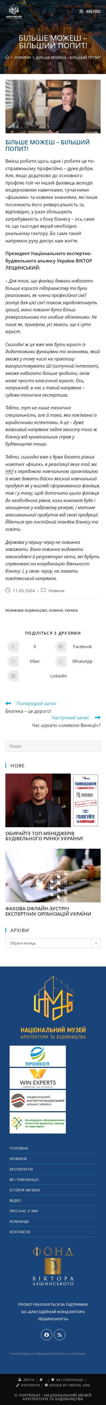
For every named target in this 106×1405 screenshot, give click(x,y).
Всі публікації (24, 1179)
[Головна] (7, 57)
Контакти (20, 1231)
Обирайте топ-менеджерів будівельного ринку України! (44, 836)
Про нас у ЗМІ (24, 1210)
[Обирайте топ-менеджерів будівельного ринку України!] (53, 824)
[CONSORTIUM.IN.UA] (38, 1123)
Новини (57, 590)
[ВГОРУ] (53, 1007)
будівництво (36, 610)
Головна (19, 1148)
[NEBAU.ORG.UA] (38, 1101)
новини (56, 610)
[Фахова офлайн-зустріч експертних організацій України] (53, 899)
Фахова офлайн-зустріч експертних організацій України (48, 911)
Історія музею (25, 1190)
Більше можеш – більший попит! (68, 57)
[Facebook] (46, 1334)
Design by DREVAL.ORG (69, 1385)
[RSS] (59, 1334)
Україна (71, 610)
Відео (15, 1200)
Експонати (21, 1169)
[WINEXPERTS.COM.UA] (38, 1078)
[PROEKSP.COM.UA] (38, 1056)
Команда (19, 1221)
